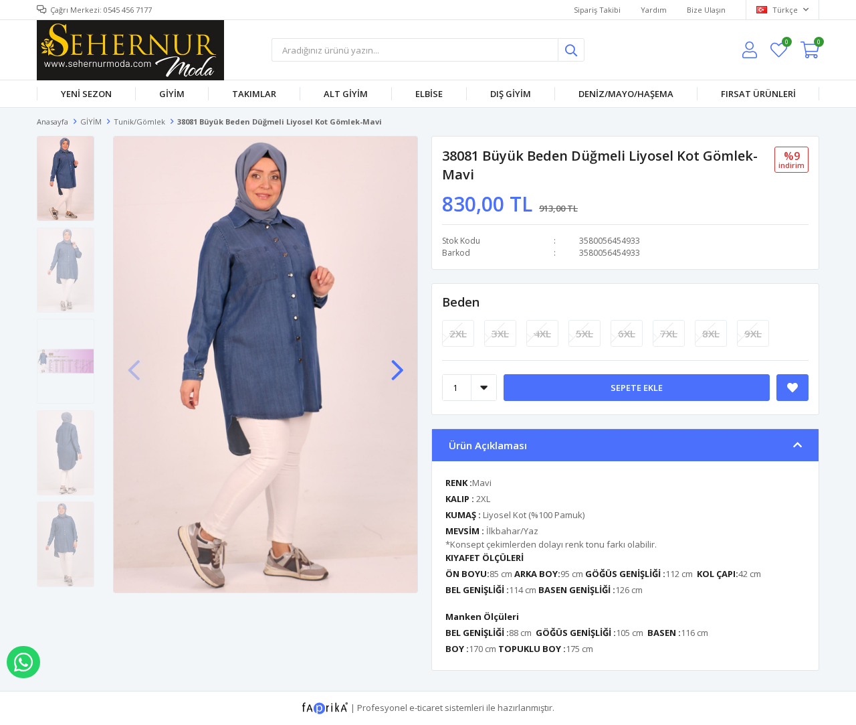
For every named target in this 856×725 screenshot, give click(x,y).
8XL (711, 333)
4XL (542, 333)
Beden (460, 302)
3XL (500, 333)
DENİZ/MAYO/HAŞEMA (625, 94)
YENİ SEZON (86, 94)
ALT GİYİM (346, 94)
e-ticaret (426, 707)
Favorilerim (786, 44)
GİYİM (172, 94)
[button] (397, 363)
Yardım (654, 10)
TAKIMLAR (254, 94)
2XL (458, 333)
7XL (668, 333)
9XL (753, 333)
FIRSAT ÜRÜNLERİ (758, 94)
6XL (626, 333)
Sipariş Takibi (597, 10)
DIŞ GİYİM (510, 94)
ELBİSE (429, 94)
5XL (584, 333)
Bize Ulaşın (706, 10)
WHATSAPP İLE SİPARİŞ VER (23, 662)
